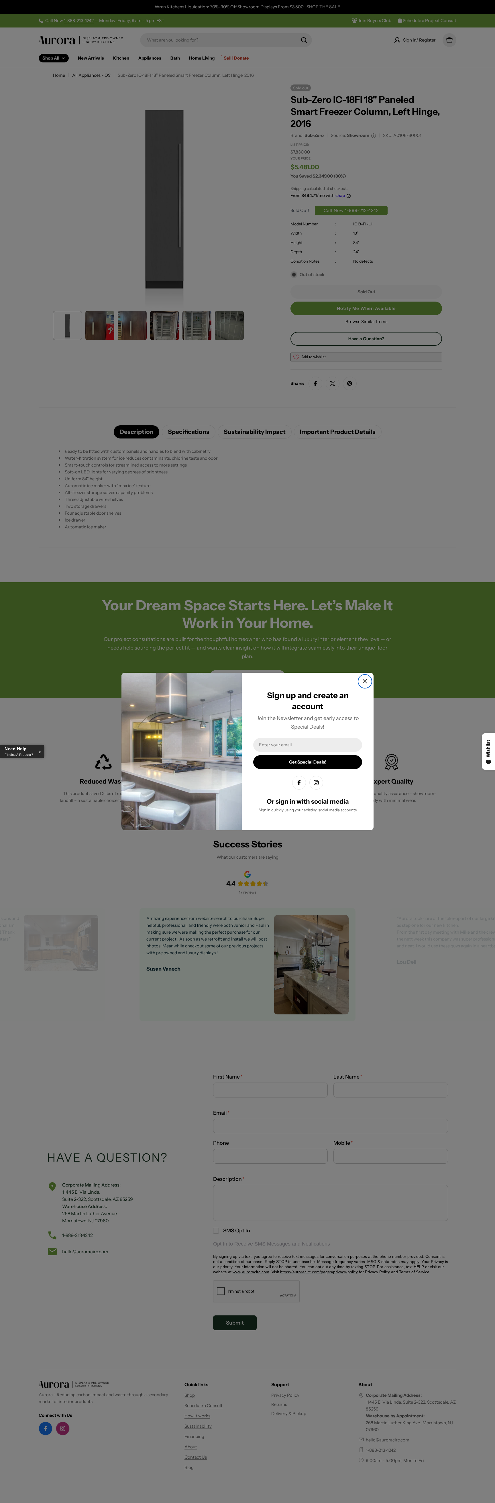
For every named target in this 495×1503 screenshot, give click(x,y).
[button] (22, 751)
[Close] (365, 681)
